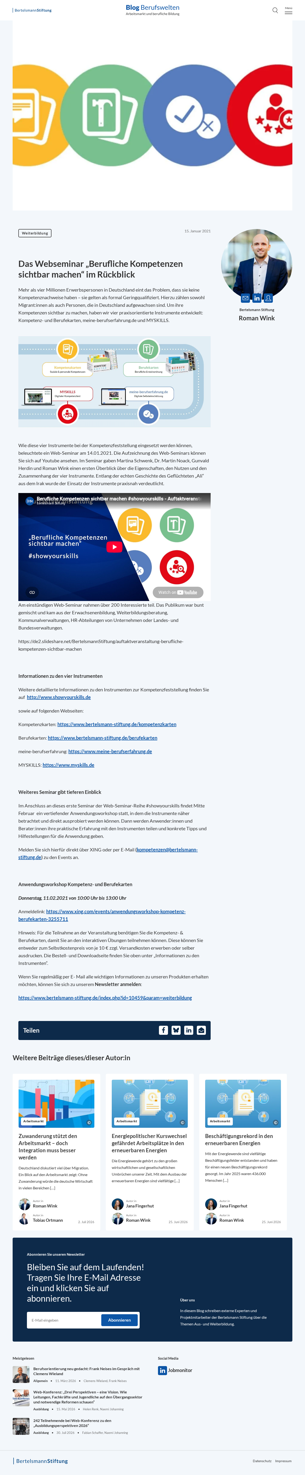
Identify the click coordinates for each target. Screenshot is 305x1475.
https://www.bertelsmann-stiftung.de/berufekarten (102, 738)
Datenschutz (262, 1461)
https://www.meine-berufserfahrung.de (110, 751)
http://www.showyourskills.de (59, 697)
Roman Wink (257, 318)
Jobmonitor (162, 1370)
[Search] (275, 10)
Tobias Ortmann (48, 1220)
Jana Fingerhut (140, 1205)
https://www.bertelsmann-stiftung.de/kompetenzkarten (116, 724)
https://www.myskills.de (68, 765)
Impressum (283, 1461)
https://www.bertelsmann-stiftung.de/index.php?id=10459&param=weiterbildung (105, 998)
